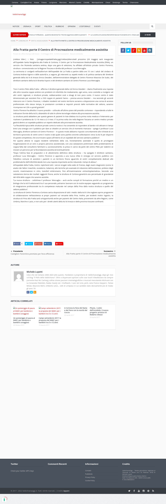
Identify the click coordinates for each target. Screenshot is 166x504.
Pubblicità (88, 474)
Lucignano (53, 2)
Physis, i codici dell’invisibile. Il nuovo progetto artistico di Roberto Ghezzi (99, 311)
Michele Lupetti (35, 271)
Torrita (125, 2)
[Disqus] (63, 363)
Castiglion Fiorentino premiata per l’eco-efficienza (32, 254)
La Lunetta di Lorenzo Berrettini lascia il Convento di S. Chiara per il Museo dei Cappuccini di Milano (119, 35)
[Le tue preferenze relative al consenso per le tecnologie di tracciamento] (4, 499)
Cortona (15, 2)
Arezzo (36, 2)
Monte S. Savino (75, 2)
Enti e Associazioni (62, 54)
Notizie (16, 26)
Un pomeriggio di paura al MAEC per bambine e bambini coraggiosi (24, 320)
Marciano (63, 2)
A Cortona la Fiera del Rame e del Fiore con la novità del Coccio (75, 310)
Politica (48, 26)
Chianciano (134, 2)
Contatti (88, 470)
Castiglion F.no (26, 2)
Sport (38, 26)
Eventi (97, 26)
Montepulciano (97, 2)
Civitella (86, 2)
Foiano (44, 2)
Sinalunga (116, 2)
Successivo (108, 251)
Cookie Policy (90, 480)
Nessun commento (76, 54)
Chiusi (108, 2)
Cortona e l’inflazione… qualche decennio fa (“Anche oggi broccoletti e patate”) (48, 35)
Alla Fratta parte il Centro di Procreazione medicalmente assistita (91, 254)
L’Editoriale (84, 26)
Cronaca (27, 26)
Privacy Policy (90, 477)
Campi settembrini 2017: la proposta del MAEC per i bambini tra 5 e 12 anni (50, 320)
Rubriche (60, 26)
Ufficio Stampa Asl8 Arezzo (30, 54)
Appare (66, 491)
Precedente (18, 251)
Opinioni (71, 26)
